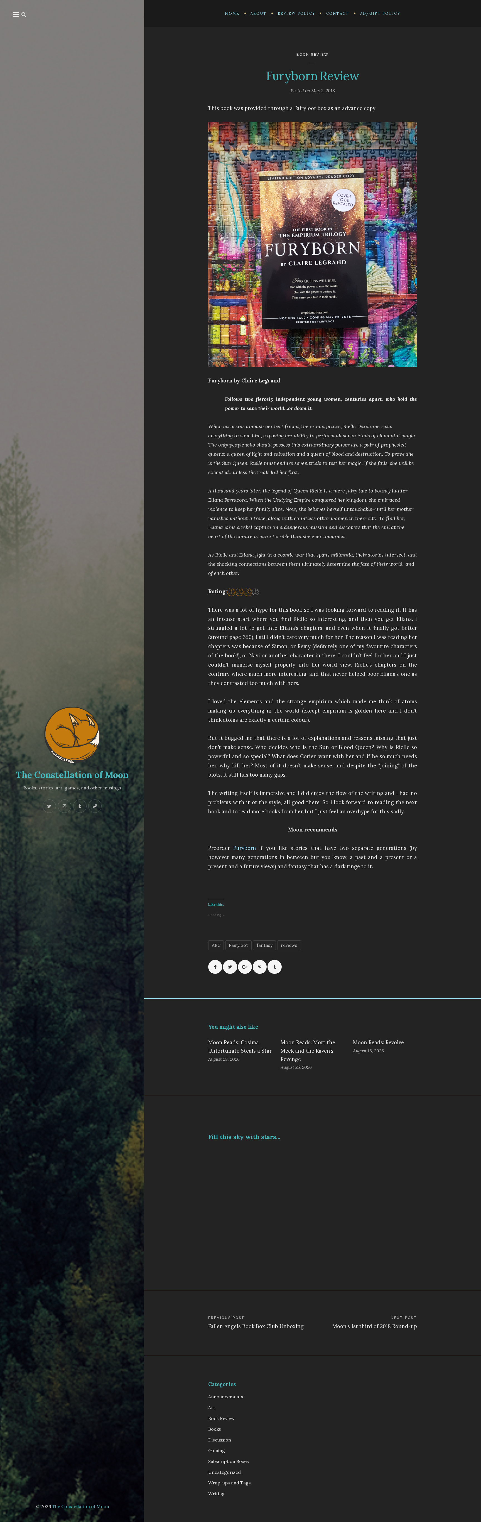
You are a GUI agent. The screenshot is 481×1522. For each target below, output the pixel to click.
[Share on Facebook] (215, 967)
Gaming (216, 1450)
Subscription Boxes (228, 1461)
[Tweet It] (230, 967)
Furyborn (246, 848)
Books (214, 1429)
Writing (216, 1493)
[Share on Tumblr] (274, 967)
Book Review (312, 54)
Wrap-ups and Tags (229, 1483)
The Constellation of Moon (72, 774)
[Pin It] (260, 967)
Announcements (225, 1396)
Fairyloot (238, 945)
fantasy (265, 945)
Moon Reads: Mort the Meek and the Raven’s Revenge (308, 1050)
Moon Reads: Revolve (378, 1042)
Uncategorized (224, 1472)
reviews (289, 945)
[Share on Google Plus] (245, 967)
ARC (216, 945)
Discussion (219, 1440)
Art (211, 1407)
